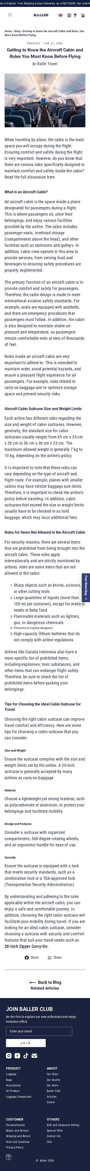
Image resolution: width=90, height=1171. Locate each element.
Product (34, 43)
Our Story (52, 1074)
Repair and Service (17, 1130)
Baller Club (53, 1091)
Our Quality (53, 1080)
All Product (13, 1091)
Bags (9, 1080)
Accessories (13, 1085)
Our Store (52, 1085)
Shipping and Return (18, 1136)
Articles (52, 1096)
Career (51, 1102)
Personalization (15, 1125)
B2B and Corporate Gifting (63, 1125)
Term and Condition (18, 1142)
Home (8, 31)
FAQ (49, 1142)
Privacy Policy (14, 1147)
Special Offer (55, 1130)
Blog (17, 31)
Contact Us (53, 1136)
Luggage (11, 1074)
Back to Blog (49, 982)
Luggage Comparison (19, 1096)
